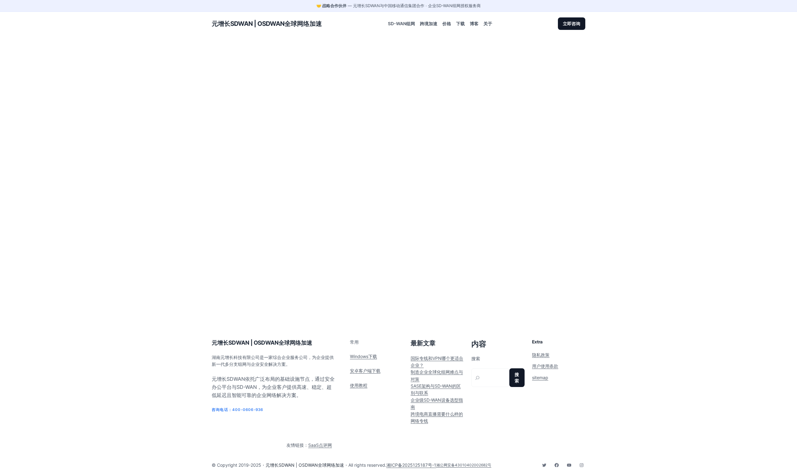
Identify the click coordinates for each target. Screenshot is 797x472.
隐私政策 (540, 354)
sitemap (540, 377)
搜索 (475, 358)
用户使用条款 (545, 366)
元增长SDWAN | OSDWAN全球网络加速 (267, 23)
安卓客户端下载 (365, 370)
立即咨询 (571, 23)
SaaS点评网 (320, 445)
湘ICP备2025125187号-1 (411, 465)
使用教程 (358, 385)
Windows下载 (363, 356)
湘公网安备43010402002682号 (463, 465)
